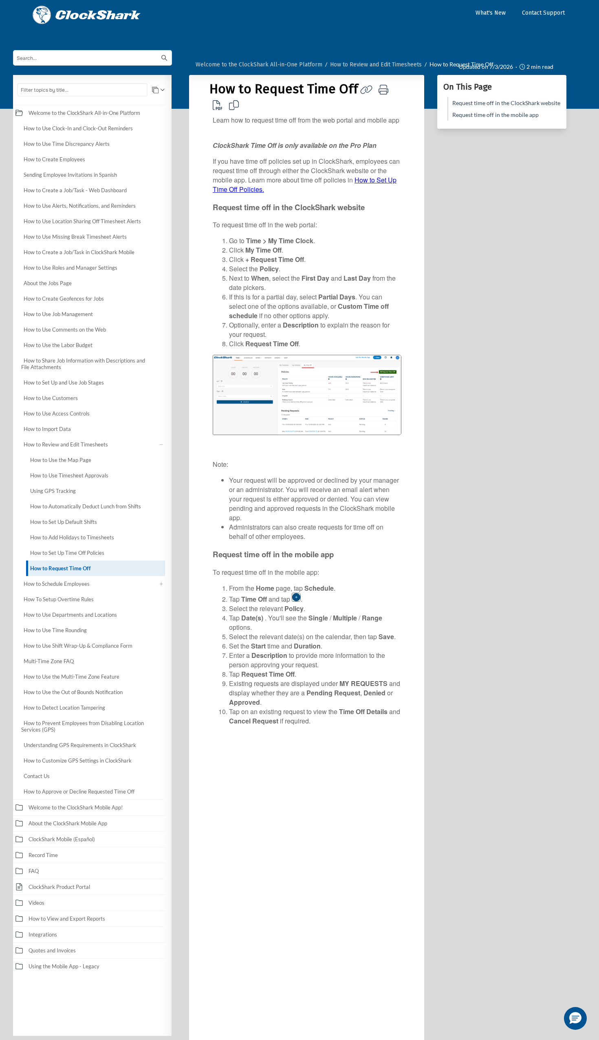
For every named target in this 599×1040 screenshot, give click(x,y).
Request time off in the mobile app (495, 114)
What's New (491, 12)
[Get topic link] (366, 89)
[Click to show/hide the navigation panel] (176, 557)
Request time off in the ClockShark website (506, 102)
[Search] (164, 58)
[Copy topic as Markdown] (234, 105)
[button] (162, 113)
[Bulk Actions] (158, 90)
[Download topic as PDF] (217, 105)
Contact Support (543, 12)
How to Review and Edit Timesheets (376, 64)
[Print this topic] (383, 89)
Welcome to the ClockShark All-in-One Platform (259, 64)
